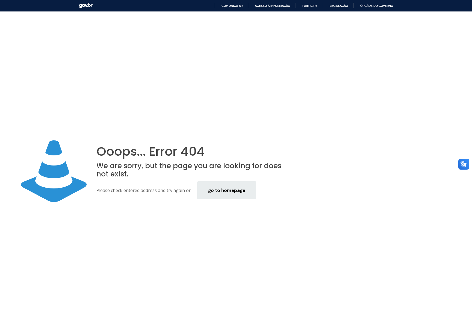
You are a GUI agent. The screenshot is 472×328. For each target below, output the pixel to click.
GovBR (86, 5)
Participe (309, 6)
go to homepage (226, 190)
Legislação (339, 6)
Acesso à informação (272, 6)
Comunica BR (232, 6)
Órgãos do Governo (376, 6)
